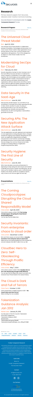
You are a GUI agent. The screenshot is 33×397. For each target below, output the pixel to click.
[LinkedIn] (14, 378)
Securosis (25, 335)
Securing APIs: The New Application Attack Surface (14, 123)
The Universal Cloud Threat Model (15, 39)
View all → (29, 27)
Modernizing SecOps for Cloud (16, 64)
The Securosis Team (16, 365)
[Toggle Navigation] (31, 3)
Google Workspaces (6, 335)
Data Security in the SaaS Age (15, 95)
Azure (10, 333)
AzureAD (15, 333)
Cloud (20, 333)
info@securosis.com (16, 372)
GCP (24, 333)
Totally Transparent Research (16, 363)
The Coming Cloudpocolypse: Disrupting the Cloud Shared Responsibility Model (16, 198)
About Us (16, 361)
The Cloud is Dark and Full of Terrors (14, 283)
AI (2, 333)
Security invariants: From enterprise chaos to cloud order (16, 227)
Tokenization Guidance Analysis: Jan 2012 (15, 304)
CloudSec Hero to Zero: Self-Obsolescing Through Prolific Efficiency (14, 256)
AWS (6, 333)
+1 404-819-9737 (16, 375)
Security (19, 335)
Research (14, 335)
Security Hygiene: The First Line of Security (13, 155)
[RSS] (18, 378)
